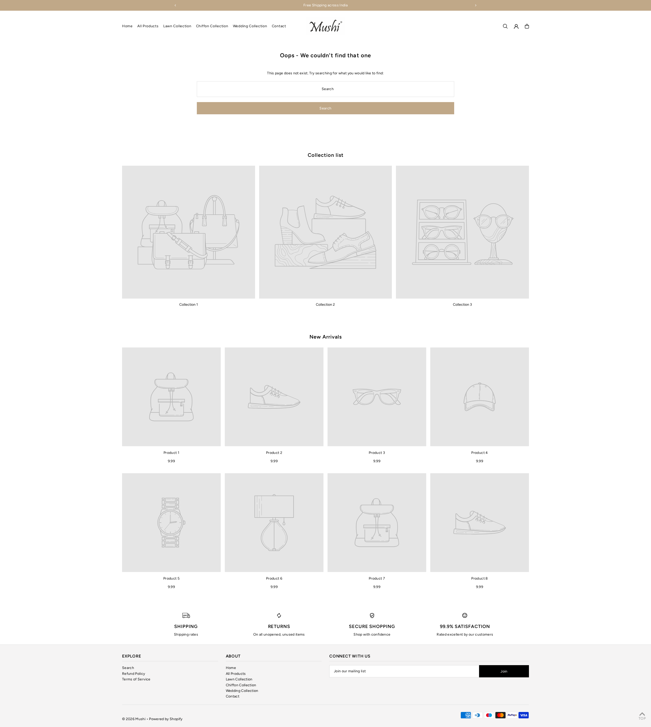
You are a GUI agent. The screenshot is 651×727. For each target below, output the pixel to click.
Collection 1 (188, 304)
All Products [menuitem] (147, 26)
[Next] (475, 5)
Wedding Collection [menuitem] (250, 26)
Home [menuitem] (127, 26)
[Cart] (527, 26)
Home (231, 668)
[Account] (516, 26)
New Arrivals (325, 337)
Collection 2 (325, 304)
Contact (232, 696)
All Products (236, 674)
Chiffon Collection (241, 685)
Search (128, 668)
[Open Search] (505, 26)
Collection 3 (462, 304)
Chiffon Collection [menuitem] (212, 26)
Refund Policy (133, 674)
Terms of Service (136, 679)
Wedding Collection (242, 691)
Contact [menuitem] (279, 26)
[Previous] (175, 5)
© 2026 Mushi (133, 719)
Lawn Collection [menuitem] (177, 26)
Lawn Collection (239, 679)
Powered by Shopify (165, 719)
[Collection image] (188, 232)
